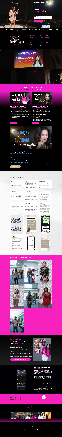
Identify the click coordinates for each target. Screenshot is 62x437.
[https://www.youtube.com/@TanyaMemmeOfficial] (37, 429)
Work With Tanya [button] (36, 2)
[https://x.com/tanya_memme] (24, 429)
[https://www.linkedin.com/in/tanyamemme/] (32, 429)
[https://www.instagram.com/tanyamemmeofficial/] (29, 429)
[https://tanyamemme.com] (14, 2)
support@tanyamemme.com (43, 401)
